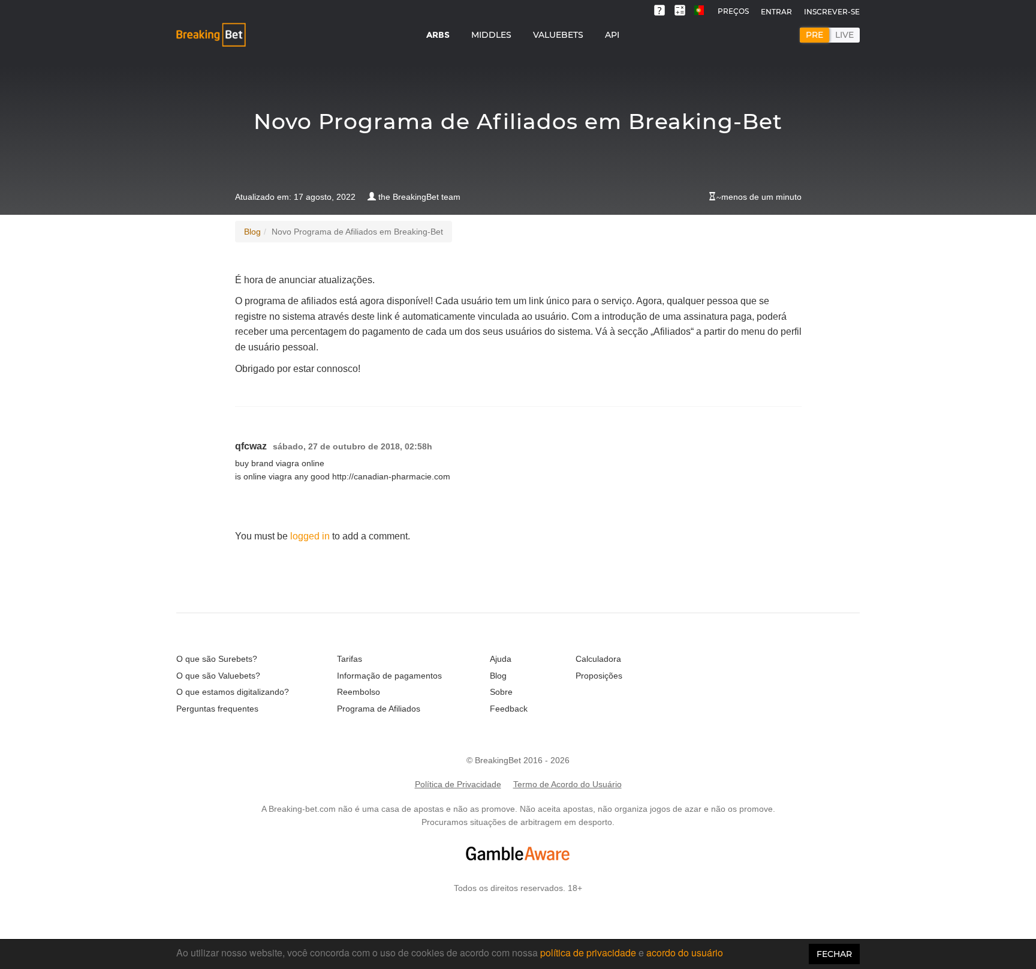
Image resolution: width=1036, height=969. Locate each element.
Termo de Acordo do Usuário (567, 784)
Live (844, 34)
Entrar (776, 11)
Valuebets (558, 34)
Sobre (501, 692)
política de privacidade (588, 952)
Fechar (834, 954)
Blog (252, 231)
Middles (491, 34)
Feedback (509, 708)
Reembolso (358, 692)
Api (612, 34)
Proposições (599, 675)
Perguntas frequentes (217, 708)
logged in (310, 536)
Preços (733, 11)
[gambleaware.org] (518, 853)
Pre (814, 34)
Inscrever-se (832, 11)
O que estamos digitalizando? (232, 692)
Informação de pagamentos (389, 675)
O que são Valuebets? (218, 675)
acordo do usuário (684, 952)
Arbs (438, 34)
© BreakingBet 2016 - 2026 (518, 760)
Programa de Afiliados (378, 708)
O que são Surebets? (216, 659)
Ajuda (500, 659)
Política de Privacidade (458, 784)
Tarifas (349, 659)
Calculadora (598, 659)
